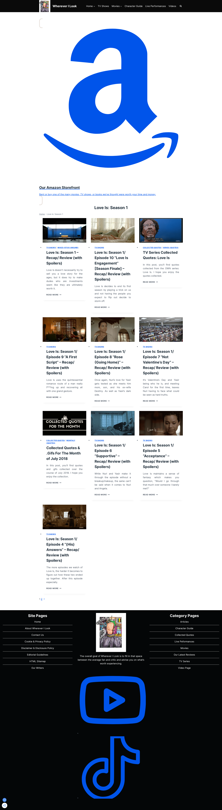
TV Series (184, 661)
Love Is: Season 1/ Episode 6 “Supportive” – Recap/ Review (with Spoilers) (112, 456)
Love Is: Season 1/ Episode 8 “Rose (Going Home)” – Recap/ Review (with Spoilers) (112, 362)
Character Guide (134, 6)
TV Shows (103, 6)
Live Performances (155, 6)
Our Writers (37, 668)
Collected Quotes (152, 248)
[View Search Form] (181, 6)
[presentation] (64, 230)
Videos (172, 6)
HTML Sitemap (37, 661)
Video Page (184, 668)
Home (42, 214)
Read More (53, 295)
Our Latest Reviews (184, 654)
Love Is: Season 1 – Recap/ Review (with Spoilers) (64, 257)
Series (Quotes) (171, 248)
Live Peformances (184, 641)
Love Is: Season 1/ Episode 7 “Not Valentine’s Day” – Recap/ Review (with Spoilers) (161, 362)
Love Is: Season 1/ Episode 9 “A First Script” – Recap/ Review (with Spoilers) (61, 362)
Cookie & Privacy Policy (38, 641)
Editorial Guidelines (37, 654)
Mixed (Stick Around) (68, 248)
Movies (184, 648)
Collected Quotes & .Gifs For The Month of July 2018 (63, 453)
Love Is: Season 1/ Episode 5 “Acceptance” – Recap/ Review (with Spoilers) (161, 456)
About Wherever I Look (37, 628)
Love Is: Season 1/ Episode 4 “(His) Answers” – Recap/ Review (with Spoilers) (62, 550)
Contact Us (37, 635)
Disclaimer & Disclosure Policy (37, 648)
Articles (184, 621)
